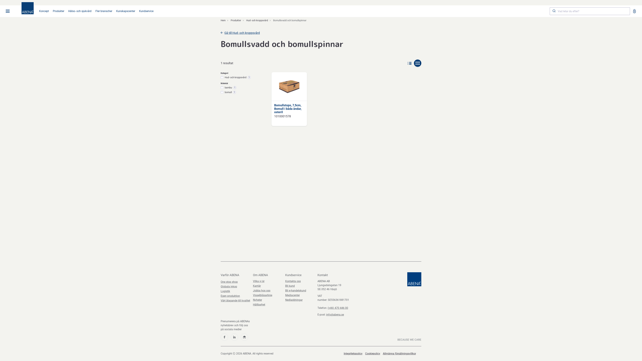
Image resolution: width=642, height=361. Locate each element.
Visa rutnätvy (417, 63)
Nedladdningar (294, 300)
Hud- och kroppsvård (257, 20)
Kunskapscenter (125, 11)
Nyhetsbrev (244, 337)
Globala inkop (229, 286)
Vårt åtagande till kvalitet (235, 300)
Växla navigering (7, 11)
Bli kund (290, 285)
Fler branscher (103, 11)
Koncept (44, 11)
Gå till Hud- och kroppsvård (242, 33)
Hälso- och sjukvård (79, 11)
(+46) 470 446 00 (338, 308)
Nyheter (257, 300)
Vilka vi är (258, 281)
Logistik (225, 291)
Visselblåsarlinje (262, 295)
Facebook (224, 337)
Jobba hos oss (261, 290)
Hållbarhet (259, 304)
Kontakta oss (293, 281)
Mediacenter (292, 295)
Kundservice (146, 11)
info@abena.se (335, 314)
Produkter (58, 11)
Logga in (634, 11)
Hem (223, 20)
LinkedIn (234, 337)
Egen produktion (230, 295)
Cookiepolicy (372, 353)
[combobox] (590, 11)
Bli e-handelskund (295, 290)
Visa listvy (409, 63)
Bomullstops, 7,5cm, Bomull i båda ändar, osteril (287, 109)
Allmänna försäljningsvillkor (399, 353)
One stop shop (229, 281)
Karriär (257, 285)
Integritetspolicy (353, 353)
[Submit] (554, 11)
